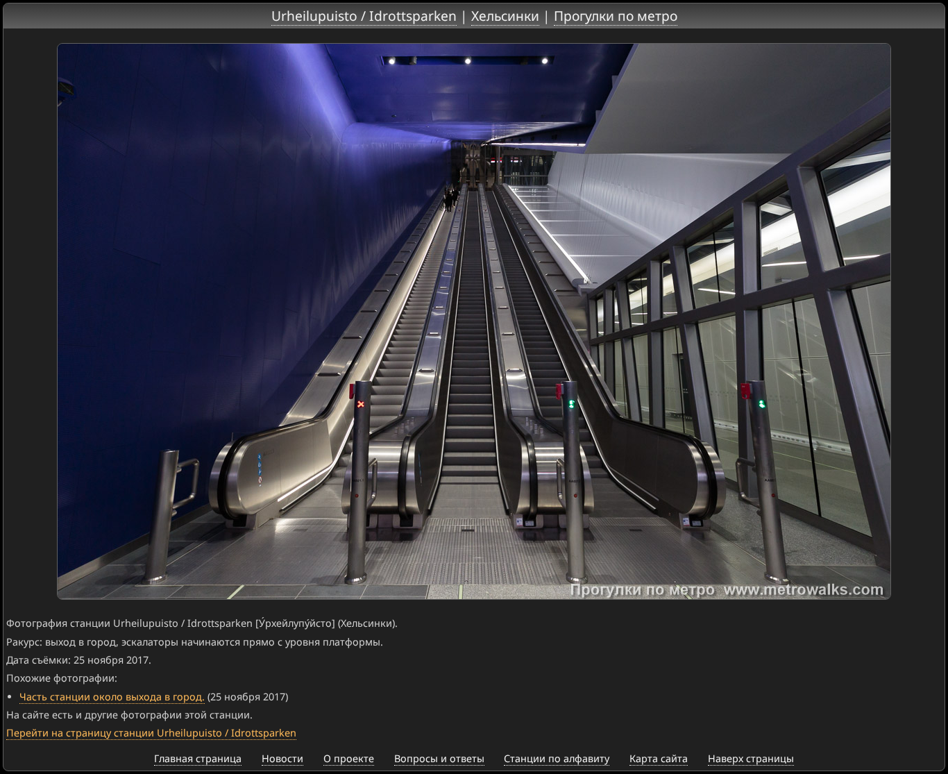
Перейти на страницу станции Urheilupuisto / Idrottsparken (151, 732)
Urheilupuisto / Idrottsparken (364, 15)
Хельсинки (505, 15)
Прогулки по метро (615, 15)
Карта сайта (658, 758)
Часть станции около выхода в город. (112, 696)
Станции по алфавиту (556, 758)
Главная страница (198, 758)
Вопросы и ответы (439, 758)
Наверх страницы (751, 758)
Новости (282, 758)
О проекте (348, 758)
